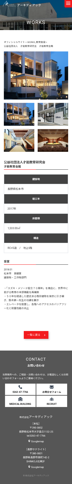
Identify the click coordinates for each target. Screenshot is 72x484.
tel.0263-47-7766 (36, 435)
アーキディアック (22, 4)
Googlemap (37, 441)
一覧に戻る (34, 334)
